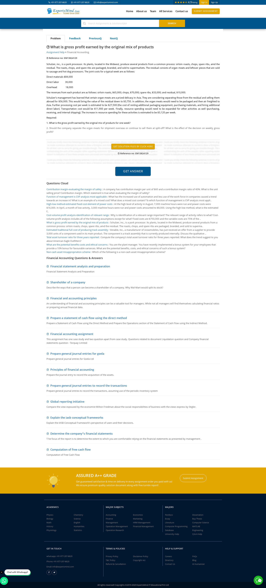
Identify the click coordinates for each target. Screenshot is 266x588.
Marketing (137, 518)
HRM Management (141, 522)
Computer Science (200, 522)
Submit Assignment (206, 11)
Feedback (75, 38)
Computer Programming (176, 526)
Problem (55, 38)
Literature (169, 522)
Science (77, 518)
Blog (194, 560)
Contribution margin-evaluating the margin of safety (74, 189)
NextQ (114, 38)
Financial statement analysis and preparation (80, 266)
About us (141, 11)
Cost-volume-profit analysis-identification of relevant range (77, 215)
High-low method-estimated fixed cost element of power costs (79, 204)
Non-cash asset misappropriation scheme (68, 251)
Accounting (111, 514)
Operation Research (115, 530)
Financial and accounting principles (73, 298)
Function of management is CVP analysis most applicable (76, 196)
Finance (109, 518)
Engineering (197, 530)
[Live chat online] (258, 580)
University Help (172, 534)
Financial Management (143, 526)
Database (169, 530)
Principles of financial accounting (72, 369)
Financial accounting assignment (71, 334)
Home (129, 11)
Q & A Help (197, 534)
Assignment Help (55, 52)
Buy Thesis (197, 518)
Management (112, 522)
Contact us (181, 11)
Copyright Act (139, 560)
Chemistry (78, 514)
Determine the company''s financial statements (81, 433)
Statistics (78, 530)
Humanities (79, 526)
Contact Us (170, 564)
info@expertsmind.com (107, 2)
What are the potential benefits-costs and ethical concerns (77, 244)
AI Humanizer (198, 564)
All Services (165, 11)
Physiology (51, 530)
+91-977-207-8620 (59, 2)
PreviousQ (95, 38)
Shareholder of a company (67, 282)
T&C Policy (110, 560)
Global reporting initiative (67, 401)
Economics (138, 514)
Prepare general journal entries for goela (77, 353)
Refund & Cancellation (116, 564)
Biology (49, 518)
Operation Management (117, 526)
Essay (167, 518)
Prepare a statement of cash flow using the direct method (88, 318)
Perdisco (169, 514)
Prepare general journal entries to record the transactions (88, 385)
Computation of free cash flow (70, 449)
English (77, 522)
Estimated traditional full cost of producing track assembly (77, 229)
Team (153, 11)
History (49, 526)
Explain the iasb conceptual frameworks (76, 417)
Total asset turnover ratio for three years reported (72, 237)
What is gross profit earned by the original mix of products (77, 222)
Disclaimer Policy (140, 556)
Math (48, 522)
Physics (49, 514)
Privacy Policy (112, 556)
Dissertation (197, 514)
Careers (168, 556)
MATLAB (196, 526)
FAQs (194, 556)
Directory (169, 560)
